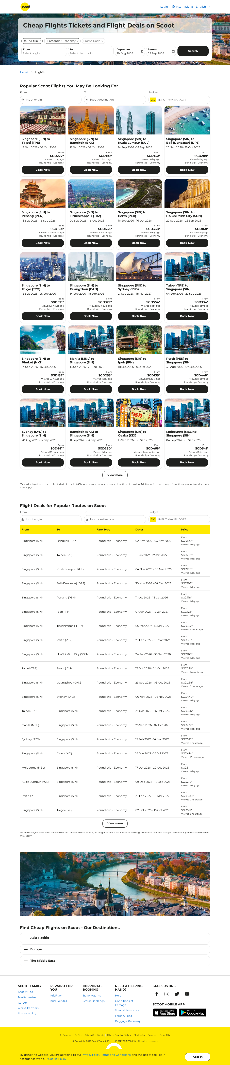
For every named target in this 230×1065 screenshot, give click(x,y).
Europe (36, 949)
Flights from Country (145, 1035)
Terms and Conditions (116, 1054)
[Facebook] (157, 994)
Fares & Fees (123, 1015)
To (71, 49)
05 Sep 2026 (156, 53)
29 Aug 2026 (125, 53)
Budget (153, 92)
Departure (123, 49)
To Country (65, 1035)
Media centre (27, 997)
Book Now (43, 169)
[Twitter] (177, 994)
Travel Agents (92, 995)
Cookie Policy (57, 1058)
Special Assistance (127, 1010)
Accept (198, 1056)
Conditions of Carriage (124, 1003)
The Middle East (42, 961)
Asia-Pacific (39, 938)
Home (24, 72)
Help (118, 995)
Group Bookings (94, 1001)
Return (152, 49)
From (26, 49)
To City (78, 1035)
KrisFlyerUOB (59, 1001)
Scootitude (25, 991)
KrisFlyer (56, 995)
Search (193, 51)
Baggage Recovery (128, 1021)
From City (165, 1035)
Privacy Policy (91, 1054)
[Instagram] (167, 994)
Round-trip (30, 41)
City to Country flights (119, 1035)
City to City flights (94, 1035)
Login (164, 6)
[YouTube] (187, 994)
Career (22, 1002)
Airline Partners (28, 1008)
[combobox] (44, 53)
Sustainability (27, 1013)
